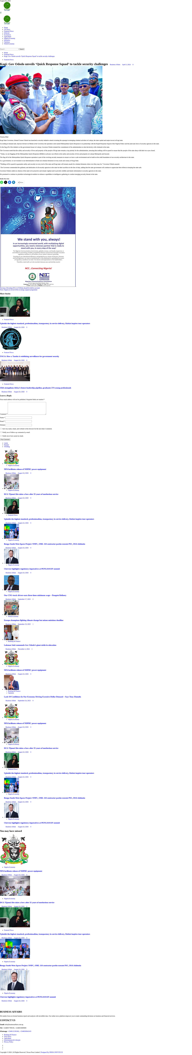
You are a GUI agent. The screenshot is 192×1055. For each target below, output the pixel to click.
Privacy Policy (8, 1042)
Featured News (9, 31)
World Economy (9, 44)
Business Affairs (115, 64)
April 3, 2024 (126, 64)
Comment (3, 414)
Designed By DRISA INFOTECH (52, 1052)
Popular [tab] (6, 445)
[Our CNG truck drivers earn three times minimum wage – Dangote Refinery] (11, 590)
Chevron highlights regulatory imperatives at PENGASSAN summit (32, 569)
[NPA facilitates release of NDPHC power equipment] (11, 463)
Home (6, 27)
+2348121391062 (13, 1031)
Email (2, 421)
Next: (18, 290)
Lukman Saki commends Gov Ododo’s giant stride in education (30, 645)
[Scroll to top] (0, 1054)
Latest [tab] (6, 443)
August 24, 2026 (19, 327)
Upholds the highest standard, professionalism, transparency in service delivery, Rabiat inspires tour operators (45, 323)
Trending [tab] (7, 446)
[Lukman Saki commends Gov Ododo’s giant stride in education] (11, 639)
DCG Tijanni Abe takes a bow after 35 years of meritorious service (31, 494)
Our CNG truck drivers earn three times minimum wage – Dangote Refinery (35, 595)
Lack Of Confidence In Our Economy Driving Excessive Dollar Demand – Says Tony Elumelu (42, 697)
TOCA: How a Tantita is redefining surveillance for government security (29, 356)
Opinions (7, 42)
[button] (0, 47)
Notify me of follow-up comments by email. (16, 432)
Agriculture (7, 36)
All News (7, 29)
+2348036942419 (25, 1031)
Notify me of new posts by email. (12, 436)
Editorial (6, 33)
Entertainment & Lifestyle (12, 1040)
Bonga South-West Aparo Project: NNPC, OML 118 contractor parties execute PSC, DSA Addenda (45, 544)
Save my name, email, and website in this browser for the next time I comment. (27, 429)
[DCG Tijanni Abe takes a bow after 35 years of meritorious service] (11, 488)
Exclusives (7, 35)
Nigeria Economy (9, 38)
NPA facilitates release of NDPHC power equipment (25, 469)
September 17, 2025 (24, 599)
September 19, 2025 (24, 624)
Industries (7, 40)
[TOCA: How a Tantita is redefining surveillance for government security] (11, 349)
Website (2, 425)
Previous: (20, 288)
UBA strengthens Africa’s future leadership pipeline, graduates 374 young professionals (35, 388)
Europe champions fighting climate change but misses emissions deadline (33, 620)
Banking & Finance (14, 641)
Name (2, 417)
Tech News (7, 1036)
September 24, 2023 (24, 700)
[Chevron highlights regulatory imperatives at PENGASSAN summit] (11, 563)
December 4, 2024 (24, 649)
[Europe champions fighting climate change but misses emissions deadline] (11, 614)
